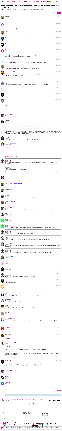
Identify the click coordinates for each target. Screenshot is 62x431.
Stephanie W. (8, 82)
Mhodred (7, 243)
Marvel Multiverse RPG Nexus (27, 411)
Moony (6, 237)
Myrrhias (7, 361)
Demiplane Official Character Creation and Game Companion (30, 406)
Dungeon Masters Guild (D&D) (47, 411)
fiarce (6, 120)
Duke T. (7, 60)
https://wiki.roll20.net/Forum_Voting (11, 156)
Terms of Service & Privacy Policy (19, 399)
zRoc (6, 137)
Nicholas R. (8, 94)
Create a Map (44, 407)
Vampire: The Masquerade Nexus (28, 410)
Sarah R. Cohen (9, 201)
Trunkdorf (7, 299)
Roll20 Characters (6, 409)
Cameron (7, 262)
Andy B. (7, 195)
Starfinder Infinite (45, 413)
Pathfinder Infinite (45, 412)
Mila (6, 280)
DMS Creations (9, 183)
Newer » (59, 12)
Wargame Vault (5, 418)
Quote (10, 17)
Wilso (6, 312)
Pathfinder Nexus (25, 407)
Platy (6, 382)
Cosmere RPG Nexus (26, 412)
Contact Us (27, 399)
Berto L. (7, 167)
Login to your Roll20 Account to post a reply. (16, 394)
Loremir (7, 23)
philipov (7, 16)
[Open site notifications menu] (56, 1)
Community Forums (8, 9)
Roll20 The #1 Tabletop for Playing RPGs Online (9, 406)
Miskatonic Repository (45, 414)
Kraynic (7, 143)
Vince (6, 219)
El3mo (6, 305)
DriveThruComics (6, 414)
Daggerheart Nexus (26, 409)
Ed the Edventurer (9, 342)
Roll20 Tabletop (5, 407)
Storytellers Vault (45, 415)
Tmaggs (7, 213)
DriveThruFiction (5, 416)
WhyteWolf (8, 256)
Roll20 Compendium (6, 411)
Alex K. (7, 334)
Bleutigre (7, 189)
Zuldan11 (7, 376)
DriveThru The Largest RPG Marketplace (8, 413)
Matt (6, 49)
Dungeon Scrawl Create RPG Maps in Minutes (46, 406)
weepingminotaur (9, 88)
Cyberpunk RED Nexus (26, 413)
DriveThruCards (5, 417)
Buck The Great (9, 318)
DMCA (25, 399)
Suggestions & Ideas (15, 9)
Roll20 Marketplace (6, 410)
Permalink (6, 17)
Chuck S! (7, 114)
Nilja (6, 176)
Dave (6, 268)
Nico (6, 43)
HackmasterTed (9, 72)
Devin (6, 327)
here (36, 428)
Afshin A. (7, 147)
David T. (7, 346)
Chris (6, 38)
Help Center (30, 399)
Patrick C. (7, 100)
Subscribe (50, 1)
